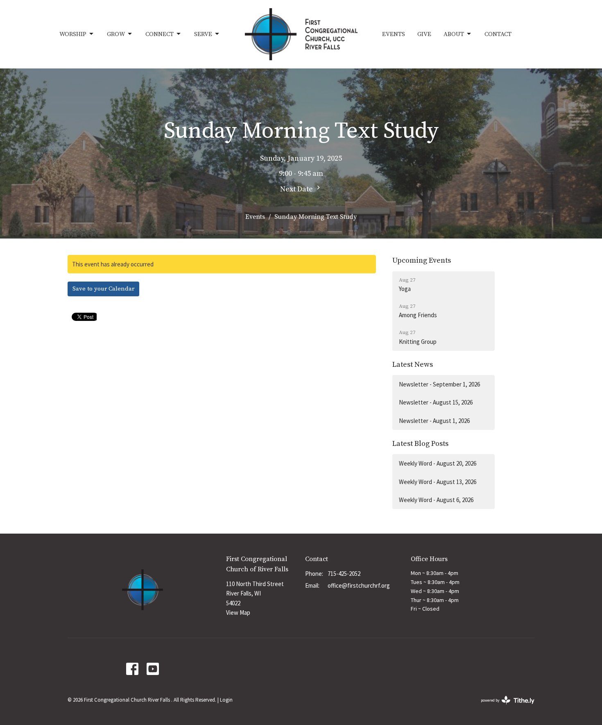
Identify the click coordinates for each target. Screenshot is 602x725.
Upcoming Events (421, 260)
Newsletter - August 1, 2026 (434, 421)
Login (226, 699)
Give (424, 34)
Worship (72, 34)
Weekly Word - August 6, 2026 (436, 500)
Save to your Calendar (103, 289)
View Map (238, 612)
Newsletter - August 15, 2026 (436, 402)
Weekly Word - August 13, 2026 (437, 482)
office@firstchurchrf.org (359, 585)
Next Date (297, 189)
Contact (497, 34)
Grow (116, 34)
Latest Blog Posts (420, 443)
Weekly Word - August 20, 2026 (437, 463)
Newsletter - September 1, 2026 (439, 384)
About (454, 34)
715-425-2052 (344, 573)
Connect (159, 34)
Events (393, 34)
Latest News (412, 364)
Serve (203, 34)
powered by (502, 707)
